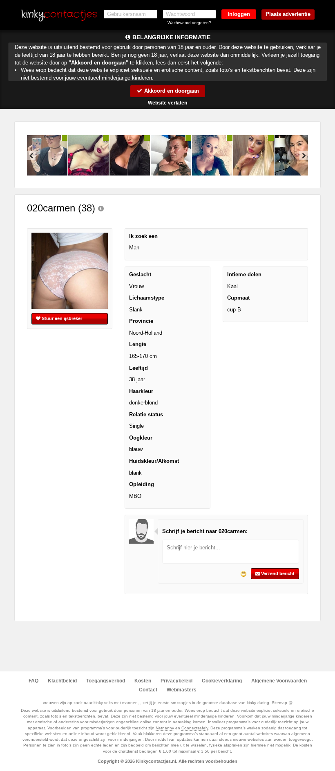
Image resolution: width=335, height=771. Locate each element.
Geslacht (140, 274)
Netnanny (165, 728)
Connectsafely (194, 728)
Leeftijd (138, 368)
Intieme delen (244, 274)
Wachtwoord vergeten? (189, 22)
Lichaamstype (146, 298)
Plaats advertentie (288, 14)
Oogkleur (140, 438)
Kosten (142, 681)
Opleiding (141, 484)
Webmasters (182, 690)
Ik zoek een (143, 236)
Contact (148, 690)
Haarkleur (141, 391)
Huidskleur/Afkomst (154, 461)
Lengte (137, 344)
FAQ (33, 681)
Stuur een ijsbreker (61, 318)
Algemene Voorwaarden (279, 681)
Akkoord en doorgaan (171, 91)
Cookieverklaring (222, 681)
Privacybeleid (176, 681)
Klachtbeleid (62, 681)
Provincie (141, 321)
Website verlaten (167, 103)
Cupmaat (238, 298)
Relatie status (146, 414)
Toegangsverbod (105, 681)
